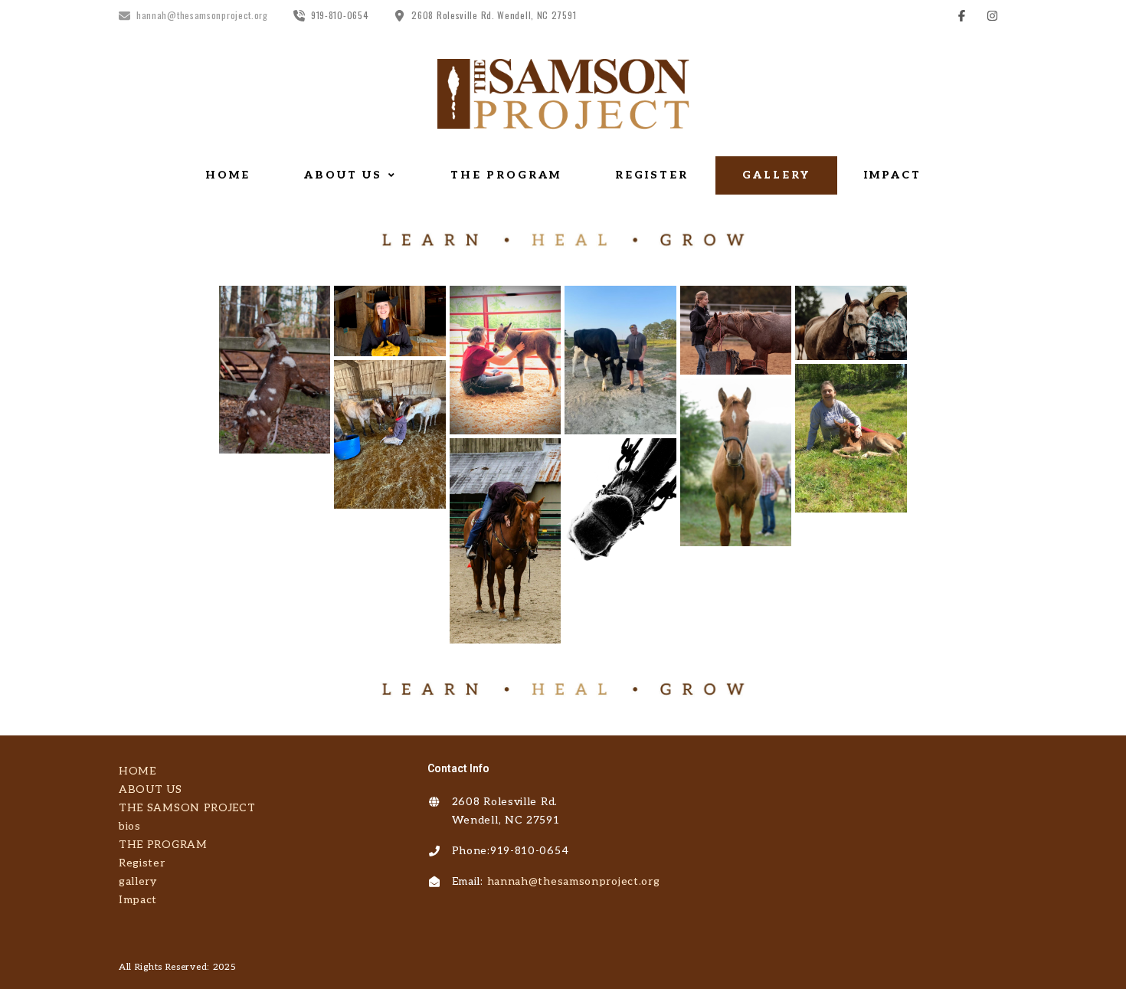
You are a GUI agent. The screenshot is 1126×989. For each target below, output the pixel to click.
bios (130, 826)
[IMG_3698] (735, 330)
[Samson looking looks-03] (620, 501)
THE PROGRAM (505, 175)
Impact (892, 175)
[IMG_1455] (850, 323)
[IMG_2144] (274, 369)
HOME (227, 175)
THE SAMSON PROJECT (187, 807)
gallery (776, 175)
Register (652, 175)
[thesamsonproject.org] (563, 94)
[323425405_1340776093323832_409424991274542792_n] (735, 462)
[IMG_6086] (620, 360)
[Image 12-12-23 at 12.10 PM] (389, 320)
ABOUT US (343, 175)
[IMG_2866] (850, 438)
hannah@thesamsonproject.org (573, 881)
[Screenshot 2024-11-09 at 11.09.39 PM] (505, 541)
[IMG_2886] (389, 434)
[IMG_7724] (505, 360)
